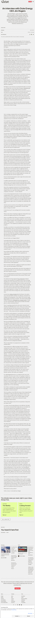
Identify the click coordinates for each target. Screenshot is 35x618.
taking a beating (13, 294)
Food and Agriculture (4, 602)
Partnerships (13, 601)
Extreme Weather (3, 601)
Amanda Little (3, 27)
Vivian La (12, 568)
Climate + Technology (31, 32)
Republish (22, 601)
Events (22, 597)
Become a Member (24, 598)
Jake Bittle (12, 552)
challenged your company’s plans (19, 300)
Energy (2, 596)
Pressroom (13, 602)
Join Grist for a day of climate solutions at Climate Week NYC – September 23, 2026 (30, 550)
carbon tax (18, 264)
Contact (12, 598)
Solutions (2, 598)
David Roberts (3, 532)
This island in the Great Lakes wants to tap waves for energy (14, 565)
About (12, 596)
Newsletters (23, 596)
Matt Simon (13, 560)
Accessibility (23, 602)
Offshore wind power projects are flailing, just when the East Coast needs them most (31, 570)
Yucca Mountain (21, 278)
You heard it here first (10, 530)
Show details (30, 613)
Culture (7, 532)
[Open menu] (33, 1)
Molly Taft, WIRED (3, 557)
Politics (2, 597)
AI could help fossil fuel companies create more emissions (5, 554)
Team (12, 597)
